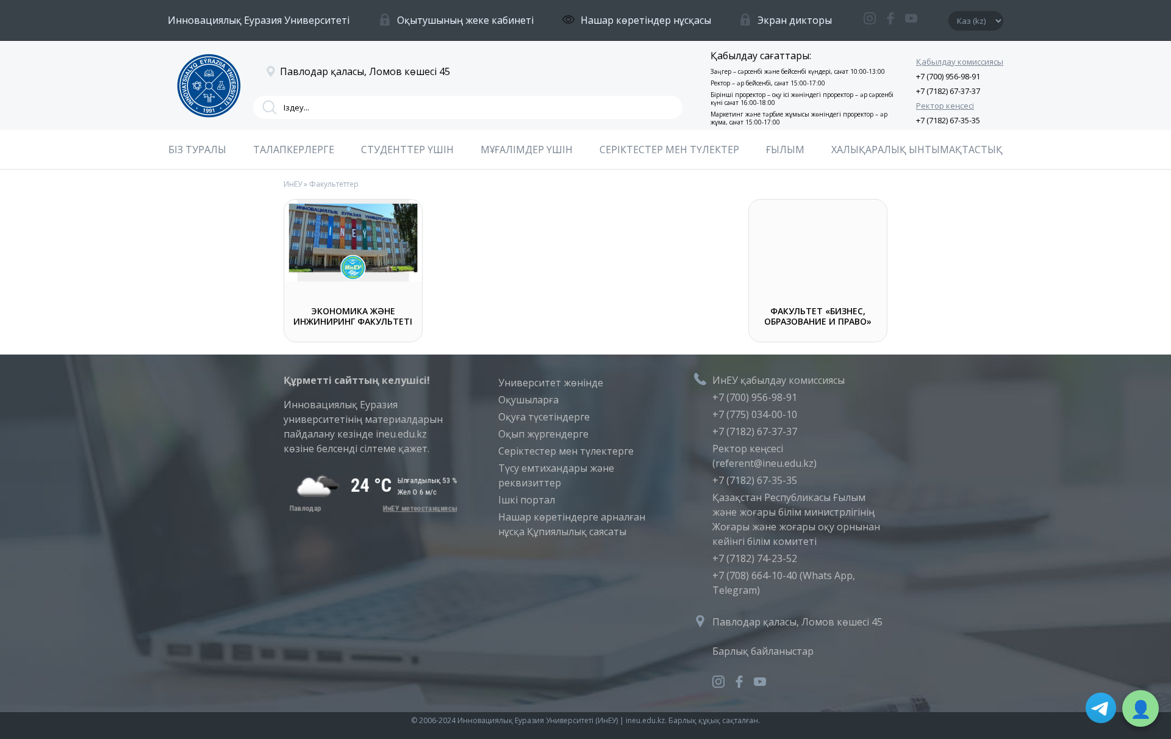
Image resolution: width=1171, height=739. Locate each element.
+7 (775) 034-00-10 (754, 414)
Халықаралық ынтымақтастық (917, 149)
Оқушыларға (528, 399)
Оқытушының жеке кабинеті (465, 20)
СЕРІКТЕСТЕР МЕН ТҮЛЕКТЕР (669, 149)
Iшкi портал (526, 499)
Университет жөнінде (550, 382)
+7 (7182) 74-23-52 (754, 558)
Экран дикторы (794, 20)
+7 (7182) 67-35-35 (948, 120)
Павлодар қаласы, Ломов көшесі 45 (797, 622)
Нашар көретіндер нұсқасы (646, 20)
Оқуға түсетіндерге (544, 417)
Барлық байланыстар (763, 651)
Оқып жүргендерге (543, 434)
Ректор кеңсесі (945, 105)
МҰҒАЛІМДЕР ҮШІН (527, 149)
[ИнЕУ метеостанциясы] (371, 508)
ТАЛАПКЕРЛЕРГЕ (293, 149)
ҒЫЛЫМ (785, 149)
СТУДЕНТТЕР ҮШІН (407, 149)
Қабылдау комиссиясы (959, 61)
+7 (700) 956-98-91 (948, 76)
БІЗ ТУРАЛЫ (197, 149)
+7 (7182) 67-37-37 (948, 90)
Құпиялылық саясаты (576, 531)
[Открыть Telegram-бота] (1101, 710)
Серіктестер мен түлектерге (566, 451)
